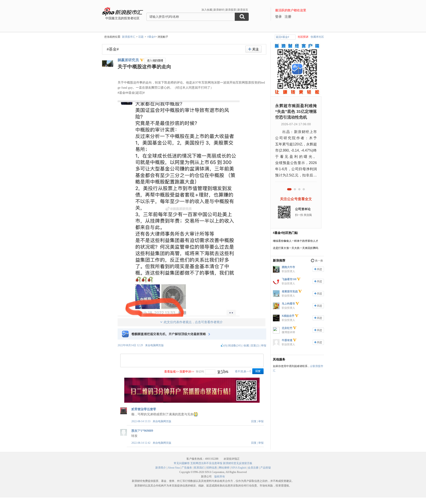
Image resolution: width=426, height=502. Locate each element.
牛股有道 (287, 340)
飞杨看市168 (289, 279)
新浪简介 (160, 467)
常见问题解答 (182, 463)
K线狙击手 (288, 315)
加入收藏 (206, 9)
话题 (141, 36)
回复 (253, 421)
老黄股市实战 (290, 291)
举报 (263, 345)
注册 (288, 16)
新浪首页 (242, 9)
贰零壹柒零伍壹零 (143, 409)
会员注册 (253, 467)
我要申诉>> (186, 371)
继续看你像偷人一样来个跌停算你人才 (295, 240)
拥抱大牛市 (288, 267)
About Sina (174, 467)
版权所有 (219, 476)
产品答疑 (265, 467)
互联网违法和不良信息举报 (206, 463)
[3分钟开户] (192, 401)
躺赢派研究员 (128, 60)
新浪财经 (218, 9)
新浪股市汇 (128, 36)
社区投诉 (303, 36)
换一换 (319, 260)
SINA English (238, 467)
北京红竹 (287, 328)
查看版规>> (171, 371)
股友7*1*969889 (142, 430)
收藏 (246, 345)
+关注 (253, 49)
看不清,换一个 (243, 371)
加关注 (318, 269)
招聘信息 (211, 467)
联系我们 (199, 467)
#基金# (151, 36)
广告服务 (186, 467)
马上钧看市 (288, 303)
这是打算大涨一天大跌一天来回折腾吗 (295, 248)
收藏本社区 (317, 36)
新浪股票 (230, 9)
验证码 (200, 371)
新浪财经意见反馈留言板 (237, 463)
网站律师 (224, 467)
